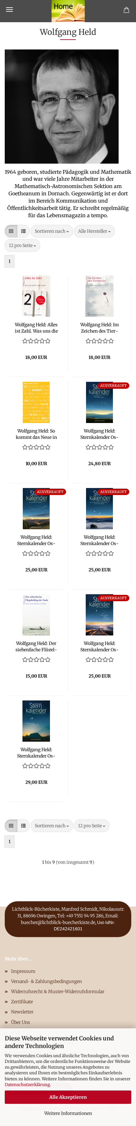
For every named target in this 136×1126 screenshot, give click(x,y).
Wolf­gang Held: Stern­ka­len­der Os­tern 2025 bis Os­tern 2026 (36, 752)
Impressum (23, 971)
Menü (9, 9)
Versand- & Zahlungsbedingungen (46, 981)
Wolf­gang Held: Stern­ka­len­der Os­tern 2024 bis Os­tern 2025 (99, 646)
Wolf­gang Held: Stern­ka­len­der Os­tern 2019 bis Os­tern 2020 (99, 433)
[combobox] (52, 231)
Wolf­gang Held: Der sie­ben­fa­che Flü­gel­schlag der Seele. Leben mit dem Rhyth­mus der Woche (36, 646)
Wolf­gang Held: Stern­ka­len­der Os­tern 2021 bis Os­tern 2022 (36, 539)
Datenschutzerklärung (27, 1084)
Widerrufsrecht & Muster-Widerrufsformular (57, 991)
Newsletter (22, 1012)
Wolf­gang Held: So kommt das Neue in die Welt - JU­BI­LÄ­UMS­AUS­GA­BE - (36, 433)
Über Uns (20, 1022)
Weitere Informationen (68, 1113)
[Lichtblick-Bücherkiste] (68, 11)
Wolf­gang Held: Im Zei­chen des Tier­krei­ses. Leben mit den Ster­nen (99, 327)
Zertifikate (22, 1002)
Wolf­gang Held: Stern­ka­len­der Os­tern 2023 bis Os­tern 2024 (100, 539)
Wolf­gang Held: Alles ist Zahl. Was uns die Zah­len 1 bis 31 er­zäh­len (36, 327)
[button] (11, 231)
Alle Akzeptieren (68, 1097)
